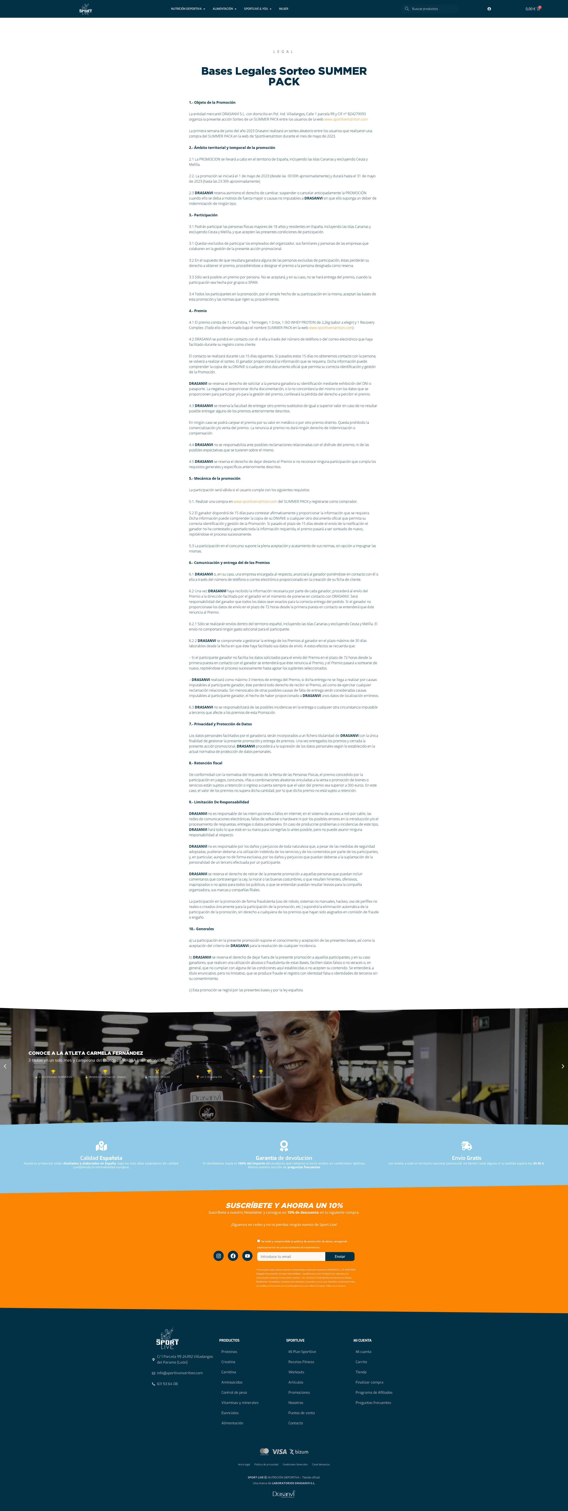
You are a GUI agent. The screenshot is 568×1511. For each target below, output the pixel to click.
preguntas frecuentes (304, 1167)
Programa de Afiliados (374, 1392)
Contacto (295, 1423)
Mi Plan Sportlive (302, 1351)
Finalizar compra (369, 1382)
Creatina (228, 1362)
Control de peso (234, 1392)
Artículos (295, 1382)
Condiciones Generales (295, 1464)
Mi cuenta (363, 1351)
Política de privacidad (266, 1464)
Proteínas (229, 1351)
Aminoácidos (232, 1382)
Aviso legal (244, 1464)
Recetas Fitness (301, 1362)
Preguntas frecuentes (373, 1402)
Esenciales (230, 1413)
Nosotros (295, 1402)
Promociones (299, 1392)
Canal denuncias (321, 1464)
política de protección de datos (313, 1241)
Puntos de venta (301, 1413)
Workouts (296, 1372)
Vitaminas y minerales (239, 1402)
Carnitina (228, 1372)
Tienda (361, 1372)
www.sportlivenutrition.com (346, 119)
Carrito (361, 1362)
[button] (5, 1066)
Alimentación (232, 1423)
